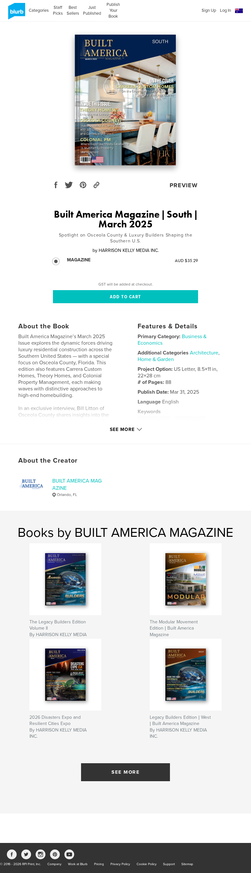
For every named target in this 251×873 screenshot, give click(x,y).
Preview (184, 185)
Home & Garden (156, 359)
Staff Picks (57, 10)
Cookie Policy (147, 864)
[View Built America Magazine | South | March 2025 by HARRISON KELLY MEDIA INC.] (125, 100)
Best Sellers (73, 10)
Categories (39, 10)
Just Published (92, 10)
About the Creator (47, 461)
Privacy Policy (120, 864)
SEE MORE (125, 772)
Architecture (204, 353)
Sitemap (187, 864)
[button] (239, 11)
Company (54, 864)
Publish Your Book (113, 10)
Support (169, 864)
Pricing (99, 864)
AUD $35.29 (186, 260)
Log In (225, 10)
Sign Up (209, 10)
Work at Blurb (78, 864)
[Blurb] (15, 13)
